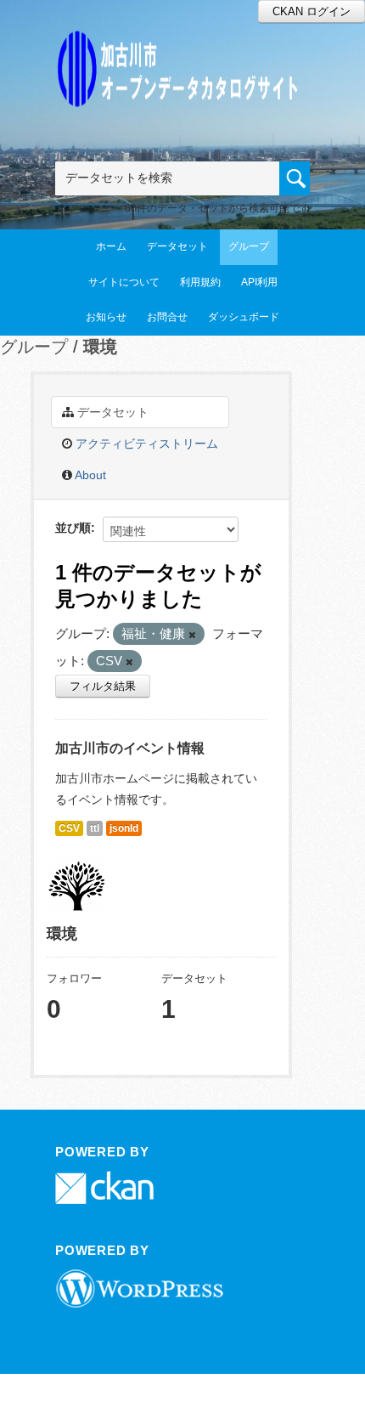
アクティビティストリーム (145, 443)
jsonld (124, 828)
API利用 (259, 282)
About (89, 475)
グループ (248, 246)
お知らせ (106, 317)
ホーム (111, 246)
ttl (94, 828)
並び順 (73, 527)
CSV (69, 828)
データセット (177, 246)
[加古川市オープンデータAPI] (182, 48)
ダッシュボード (243, 317)
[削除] (192, 635)
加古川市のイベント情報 (130, 748)
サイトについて (124, 282)
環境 (100, 346)
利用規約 (200, 282)
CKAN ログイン (311, 11)
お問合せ (167, 317)
